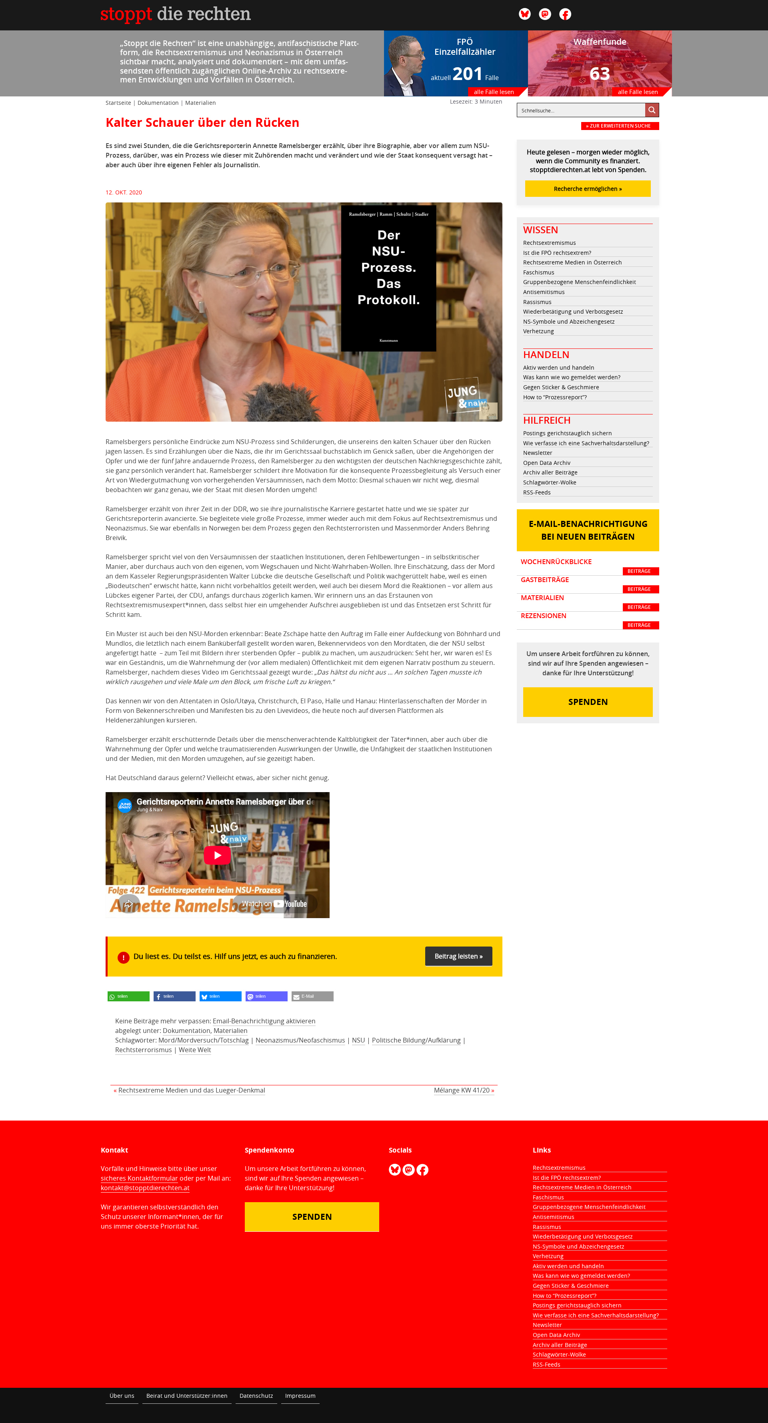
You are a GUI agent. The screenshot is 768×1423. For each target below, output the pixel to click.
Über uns (122, 1395)
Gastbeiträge (586, 584)
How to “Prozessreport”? (555, 397)
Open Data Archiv (546, 462)
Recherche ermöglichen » (588, 188)
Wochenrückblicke (586, 566)
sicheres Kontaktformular (139, 1178)
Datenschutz (256, 1395)
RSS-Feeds (537, 492)
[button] (129, 996)
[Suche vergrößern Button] (652, 110)
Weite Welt (195, 1049)
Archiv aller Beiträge (550, 472)
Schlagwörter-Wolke (549, 482)
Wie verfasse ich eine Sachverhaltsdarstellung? (586, 443)
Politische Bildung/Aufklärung (416, 1040)
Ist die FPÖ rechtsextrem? (557, 252)
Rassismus (537, 302)
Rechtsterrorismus (143, 1049)
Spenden (588, 702)
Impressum (300, 1395)
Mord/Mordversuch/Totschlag (203, 1040)
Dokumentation (158, 102)
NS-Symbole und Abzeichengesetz (569, 321)
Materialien (200, 102)
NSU (358, 1040)
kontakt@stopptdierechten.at (145, 1187)
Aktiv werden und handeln (558, 367)
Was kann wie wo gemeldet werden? (571, 377)
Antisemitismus (544, 292)
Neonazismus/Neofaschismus (300, 1040)
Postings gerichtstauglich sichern (567, 433)
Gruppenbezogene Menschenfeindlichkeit (579, 282)
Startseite (118, 102)
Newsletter (537, 452)
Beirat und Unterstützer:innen (187, 1395)
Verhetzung (538, 331)
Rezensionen (586, 620)
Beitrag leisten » (459, 956)
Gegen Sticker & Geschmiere (561, 387)
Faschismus (538, 272)
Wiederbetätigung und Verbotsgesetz (573, 311)
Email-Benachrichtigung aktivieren (264, 1021)
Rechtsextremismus (549, 242)
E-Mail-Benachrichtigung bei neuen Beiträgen (588, 530)
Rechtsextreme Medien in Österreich (572, 262)
